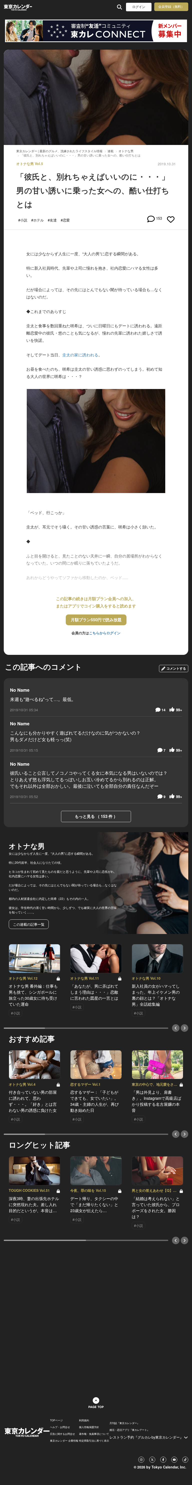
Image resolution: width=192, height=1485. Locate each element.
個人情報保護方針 (89, 1427)
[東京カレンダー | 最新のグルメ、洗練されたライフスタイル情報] (18, 7)
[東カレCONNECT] (96, 31)
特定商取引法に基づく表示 (94, 1440)
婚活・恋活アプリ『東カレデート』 (130, 1430)
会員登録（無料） (171, 7)
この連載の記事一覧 (28, 924)
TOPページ (56, 1420)
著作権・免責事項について (94, 1434)
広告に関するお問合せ (62, 1434)
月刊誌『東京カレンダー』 (125, 1423)
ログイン (138, 7)
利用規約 (84, 1420)
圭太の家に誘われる (80, 355)
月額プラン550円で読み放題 (96, 619)
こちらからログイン (104, 632)
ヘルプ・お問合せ (60, 1427)
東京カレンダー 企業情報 (64, 1440)
